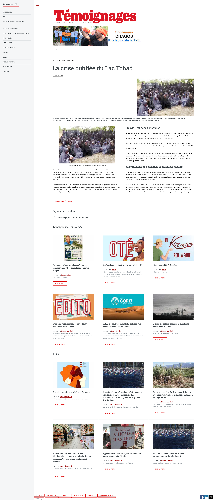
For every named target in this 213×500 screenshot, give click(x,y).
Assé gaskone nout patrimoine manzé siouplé (122, 265)
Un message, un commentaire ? (71, 217)
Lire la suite (60, 283)
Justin (114, 270)
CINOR (5, 57)
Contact (92, 495)
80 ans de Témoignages (11, 28)
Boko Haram (71, 201)
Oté (4, 17)
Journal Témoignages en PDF (13, 21)
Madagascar (7, 43)
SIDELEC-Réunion (9, 62)
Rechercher (51, 495)
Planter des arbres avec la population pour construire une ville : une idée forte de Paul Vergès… (71, 268)
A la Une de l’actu (59, 201)
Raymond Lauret (67, 275)
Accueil (55, 50)
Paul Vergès (7, 38)
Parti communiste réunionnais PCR (16, 33)
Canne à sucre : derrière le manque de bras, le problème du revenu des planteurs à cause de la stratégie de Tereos (173, 395)
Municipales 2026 (9, 47)
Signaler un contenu (64, 211)
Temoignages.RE (10, 4)
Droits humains (66, 50)
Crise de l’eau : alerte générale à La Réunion (71, 392)
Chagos (5, 52)
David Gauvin (116, 331)
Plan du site (78, 495)
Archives (65, 495)
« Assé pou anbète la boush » (165, 265)
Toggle (38, 5)
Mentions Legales (106, 495)
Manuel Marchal (67, 331)
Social (59, 50)
